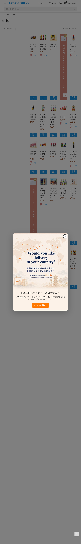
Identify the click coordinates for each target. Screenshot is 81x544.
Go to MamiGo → (40, 305)
